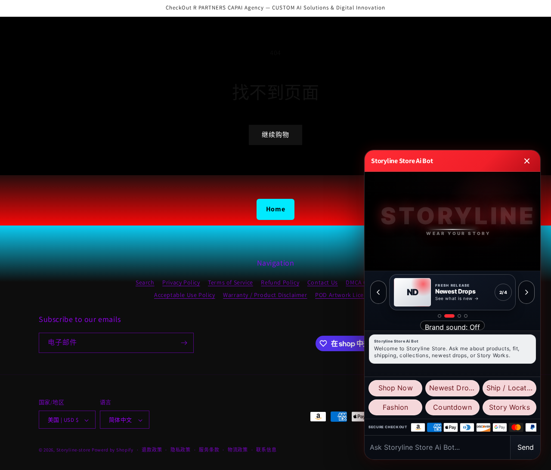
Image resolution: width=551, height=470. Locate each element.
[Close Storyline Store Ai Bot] (527, 161)
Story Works (509, 407)
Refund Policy (280, 282)
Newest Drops (453, 387)
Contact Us (322, 282)
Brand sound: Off (452, 326)
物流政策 (238, 450)
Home (275, 208)
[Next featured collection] (526, 292)
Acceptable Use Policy (184, 295)
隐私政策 (180, 450)
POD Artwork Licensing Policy (356, 295)
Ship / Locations (511, 387)
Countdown (452, 407)
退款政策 (152, 450)
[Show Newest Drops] (449, 316)
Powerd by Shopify (112, 450)
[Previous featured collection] (378, 292)
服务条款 (209, 450)
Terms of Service (230, 282)
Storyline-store (73, 450)
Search (145, 282)
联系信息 (266, 450)
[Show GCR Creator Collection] (465, 316)
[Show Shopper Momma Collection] (439, 316)
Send (525, 447)
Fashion (395, 407)
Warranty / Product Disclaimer (265, 295)
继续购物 (275, 134)
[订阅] (183, 343)
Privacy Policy (181, 282)
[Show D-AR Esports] (459, 316)
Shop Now (395, 387)
